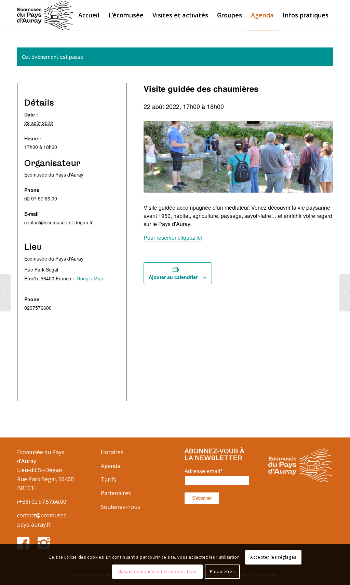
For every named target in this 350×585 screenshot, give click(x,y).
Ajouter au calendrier (173, 277)
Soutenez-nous (120, 507)
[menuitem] (89, 15)
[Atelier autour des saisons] (5, 292)
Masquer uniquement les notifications (158, 571)
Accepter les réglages (273, 557)
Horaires (112, 452)
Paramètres (222, 571)
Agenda (110, 466)
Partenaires (116, 493)
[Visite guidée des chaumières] (344, 292)
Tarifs (108, 479)
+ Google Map (87, 278)
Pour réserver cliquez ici (173, 237)
